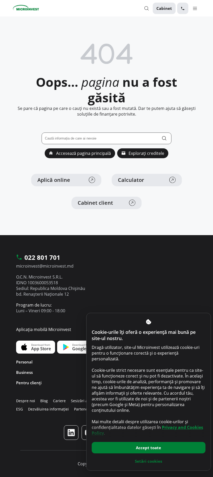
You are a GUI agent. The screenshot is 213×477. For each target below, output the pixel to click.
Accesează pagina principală (83, 153)
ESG (19, 409)
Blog (44, 400)
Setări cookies (148, 461)
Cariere (59, 400)
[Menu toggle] (195, 8)
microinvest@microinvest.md (45, 266)
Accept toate (148, 447)
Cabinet (164, 8)
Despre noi (25, 400)
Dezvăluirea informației (48, 409)
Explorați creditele (146, 153)
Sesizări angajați (85, 400)
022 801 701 (42, 258)
